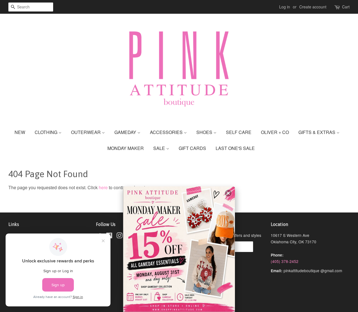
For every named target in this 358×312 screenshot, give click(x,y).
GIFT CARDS (192, 148)
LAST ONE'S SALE (235, 148)
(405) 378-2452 (284, 261)
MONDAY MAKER (125, 148)
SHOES (204, 132)
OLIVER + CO (275, 132)
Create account (312, 7)
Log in (284, 7)
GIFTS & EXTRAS (317, 132)
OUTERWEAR (86, 132)
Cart (346, 7)
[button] (228, 193)
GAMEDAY (125, 132)
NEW (20, 132)
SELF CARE (238, 132)
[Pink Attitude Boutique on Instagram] (119, 236)
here (103, 187)
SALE (159, 148)
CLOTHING (46, 132)
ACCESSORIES (167, 132)
